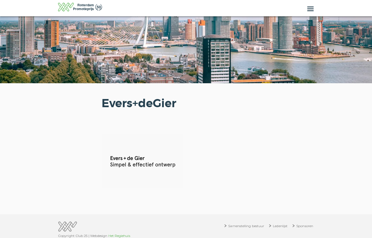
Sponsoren (304, 226)
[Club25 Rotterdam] (80, 8)
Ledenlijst (280, 226)
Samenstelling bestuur (246, 226)
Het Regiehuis (119, 236)
